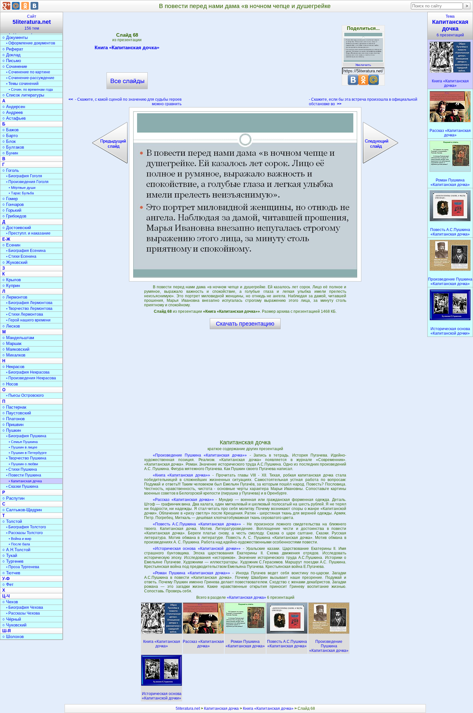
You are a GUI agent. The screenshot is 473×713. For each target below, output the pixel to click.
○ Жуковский (14, 262)
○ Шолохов (13, 636)
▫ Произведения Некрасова (31, 378)
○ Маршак (12, 343)
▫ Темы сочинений (22, 83)
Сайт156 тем (32, 22)
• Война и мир (20, 539)
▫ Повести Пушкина (23, 475)
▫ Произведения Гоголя (27, 182)
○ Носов (10, 384)
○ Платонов (13, 418)
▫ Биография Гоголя (24, 176)
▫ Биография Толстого (26, 527)
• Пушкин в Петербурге (28, 453)
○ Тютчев (11, 572)
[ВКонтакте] (34, 6)
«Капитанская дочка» (247, 597)
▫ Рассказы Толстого (24, 533)
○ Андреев (12, 112)
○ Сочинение (14, 66)
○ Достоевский (16, 227)
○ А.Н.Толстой (16, 549)
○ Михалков (13, 355)
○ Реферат (12, 49)
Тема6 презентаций (450, 25)
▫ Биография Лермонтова (29, 303)
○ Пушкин (11, 430)
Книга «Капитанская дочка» (127, 47)
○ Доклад (11, 54)
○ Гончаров (13, 204)
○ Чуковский (14, 625)
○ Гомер (10, 198)
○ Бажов (10, 129)
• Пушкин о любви (23, 464)
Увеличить (363, 65)
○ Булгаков (13, 147)
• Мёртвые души (22, 188)
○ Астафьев (14, 118)
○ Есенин (11, 245)
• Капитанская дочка (25, 481)
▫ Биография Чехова (24, 607)
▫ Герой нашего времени (28, 320)
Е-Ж (6, 239)
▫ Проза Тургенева (22, 567)
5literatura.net (188, 708)
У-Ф (6, 578)
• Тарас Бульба (21, 193)
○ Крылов (11, 279)
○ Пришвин (12, 424)
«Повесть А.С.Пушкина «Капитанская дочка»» (197, 524)
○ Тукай (9, 555)
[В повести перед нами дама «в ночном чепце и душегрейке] (245, 194)
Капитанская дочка (221, 708)
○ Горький (11, 210)
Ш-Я (6, 630)
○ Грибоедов (14, 216)
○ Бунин (10, 153)
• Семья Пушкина (23, 442)
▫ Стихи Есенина (21, 256)
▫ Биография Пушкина (26, 436)
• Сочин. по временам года (31, 89)
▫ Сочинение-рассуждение (30, 78)
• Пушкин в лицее (23, 447)
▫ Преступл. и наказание (28, 233)
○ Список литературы (23, 95)
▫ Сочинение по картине (28, 72)
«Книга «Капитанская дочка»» (181, 475)
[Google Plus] (6, 6)
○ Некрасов (13, 366)
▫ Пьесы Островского (25, 395)
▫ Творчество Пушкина (26, 458)
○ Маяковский (15, 349)
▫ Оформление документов (30, 43)
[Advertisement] (245, 61)
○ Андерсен (13, 106)
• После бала (19, 544)
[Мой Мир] (16, 6)
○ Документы (15, 37)
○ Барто (10, 135)
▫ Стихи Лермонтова (24, 314)
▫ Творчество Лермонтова (29, 308)
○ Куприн (11, 285)
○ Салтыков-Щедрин (22, 509)
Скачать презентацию (245, 323)
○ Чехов (10, 601)
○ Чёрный (11, 619)
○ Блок (9, 141)
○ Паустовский (16, 413)
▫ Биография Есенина (26, 250)
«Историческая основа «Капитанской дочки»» (197, 548)
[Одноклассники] (25, 6)
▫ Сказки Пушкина (22, 486)
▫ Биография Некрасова (28, 372)
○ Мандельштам (18, 337)
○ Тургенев (12, 561)
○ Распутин (13, 498)
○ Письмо (11, 60)
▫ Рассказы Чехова (23, 613)
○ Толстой (12, 521)
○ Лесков (11, 326)
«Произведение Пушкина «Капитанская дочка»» (200, 455)
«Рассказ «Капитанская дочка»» (183, 499)
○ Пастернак (14, 407)
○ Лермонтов (14, 297)
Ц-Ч (6, 596)
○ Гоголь (10, 170)
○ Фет (8, 584)
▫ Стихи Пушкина (21, 469)
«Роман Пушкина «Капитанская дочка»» (191, 573)
